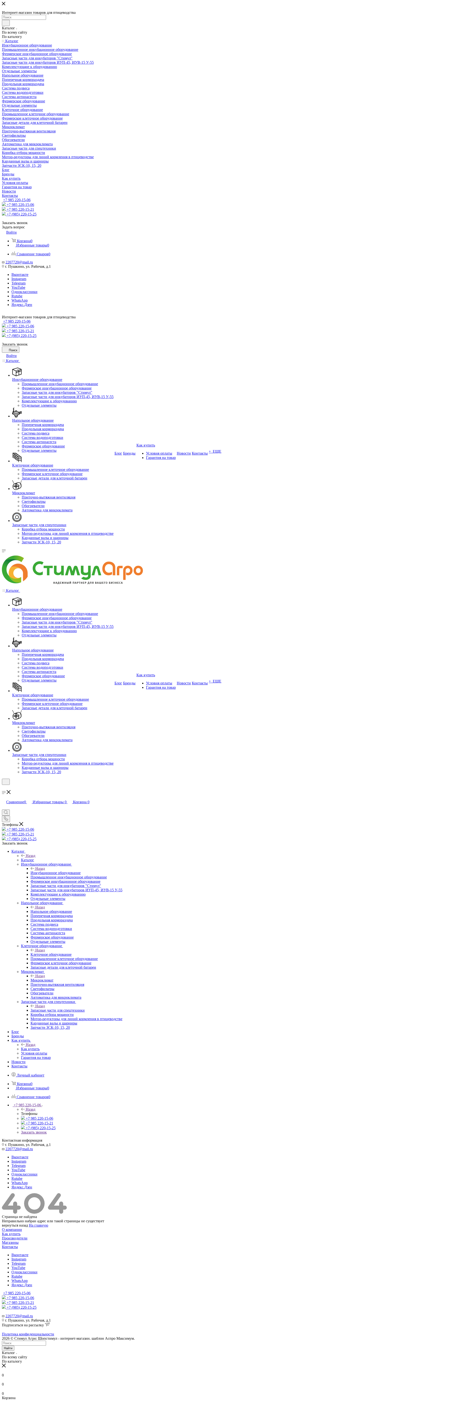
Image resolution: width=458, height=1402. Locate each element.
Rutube (16, 296)
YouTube (18, 287)
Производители (14, 1238)
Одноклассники (24, 292)
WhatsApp (19, 300)
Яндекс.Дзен (21, 305)
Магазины (10, 1242)
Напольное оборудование (51, 911)
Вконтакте (19, 275)
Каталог (27, 860)
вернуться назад (15, 1225)
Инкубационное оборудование (56, 873)
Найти (8, 1348)
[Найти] (6, 23)
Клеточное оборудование (51, 954)
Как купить (30, 1049)
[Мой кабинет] (4, 788)
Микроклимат (42, 980)
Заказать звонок (34, 1132)
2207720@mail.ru (19, 262)
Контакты (10, 1247)
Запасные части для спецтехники (58, 1010)
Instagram (18, 279)
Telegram (18, 283)
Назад (30, 856)
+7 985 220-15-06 (17, 200)
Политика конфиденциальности (28, 1334)
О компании (12, 1230)
